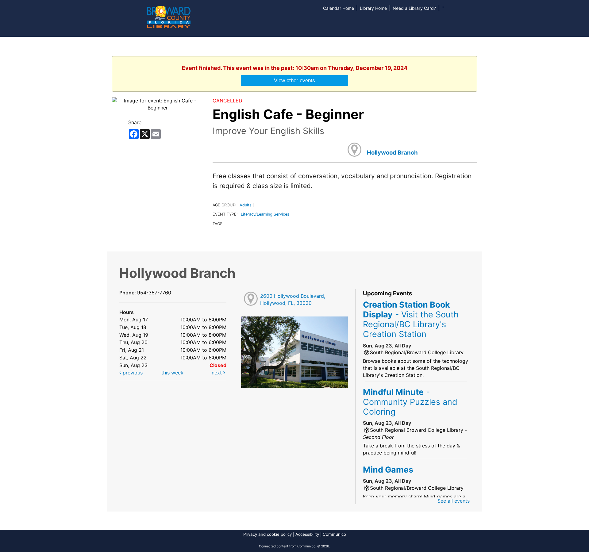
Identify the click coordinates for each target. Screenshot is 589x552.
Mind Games (388, 469)
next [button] (217, 373)
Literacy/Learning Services (265, 214)
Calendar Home (338, 8)
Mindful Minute (410, 402)
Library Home (373, 8)
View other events (294, 80)
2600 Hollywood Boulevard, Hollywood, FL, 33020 (292, 299)
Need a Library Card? (414, 8)
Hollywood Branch (392, 152)
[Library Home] (168, 16)
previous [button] (132, 373)
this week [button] (172, 373)
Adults (246, 205)
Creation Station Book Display (411, 319)
